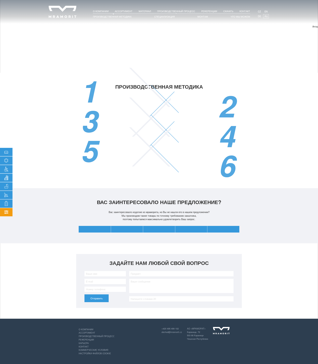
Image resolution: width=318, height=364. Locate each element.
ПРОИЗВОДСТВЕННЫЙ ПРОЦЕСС (176, 11)
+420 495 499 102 (170, 328)
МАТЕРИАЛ (145, 11)
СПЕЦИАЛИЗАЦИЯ (164, 16)
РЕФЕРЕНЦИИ (209, 11)
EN (266, 11)
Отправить (96, 298)
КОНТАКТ (244, 11)
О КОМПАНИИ (101, 11)
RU (266, 16)
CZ (259, 11)
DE (259, 16)
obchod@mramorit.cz (171, 332)
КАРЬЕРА (84, 343)
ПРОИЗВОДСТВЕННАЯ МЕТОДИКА (112, 16)
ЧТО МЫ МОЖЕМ (240, 16)
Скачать (228, 11)
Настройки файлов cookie (95, 353)
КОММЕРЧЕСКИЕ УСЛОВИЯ (93, 349)
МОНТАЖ (202, 16)
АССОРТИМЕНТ (123, 11)
